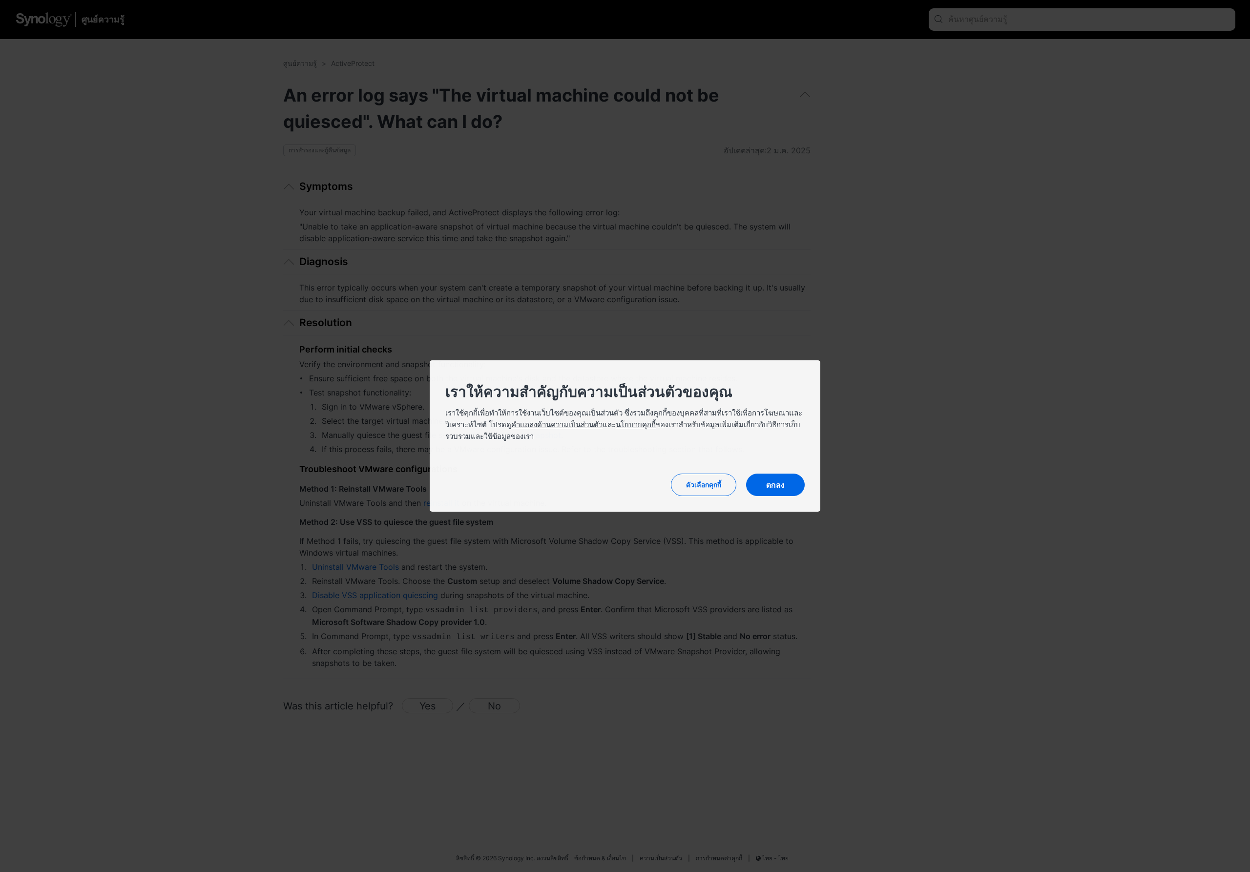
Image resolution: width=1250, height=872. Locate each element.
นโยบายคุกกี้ (636, 424)
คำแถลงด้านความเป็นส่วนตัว (557, 424)
